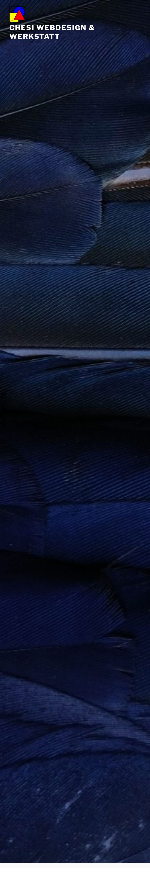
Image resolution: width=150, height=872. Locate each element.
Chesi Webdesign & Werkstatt (52, 32)
